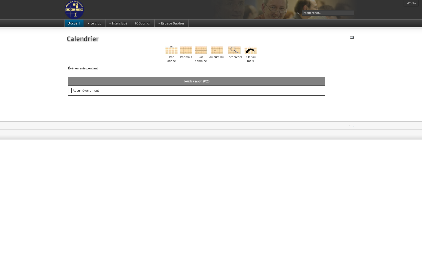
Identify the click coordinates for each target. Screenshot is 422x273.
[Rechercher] (234, 53)
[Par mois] (186, 53)
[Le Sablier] (89, 9)
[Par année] (171, 53)
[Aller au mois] (250, 53)
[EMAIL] (352, 38)
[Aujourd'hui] (217, 53)
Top (353, 126)
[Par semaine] (201, 53)
